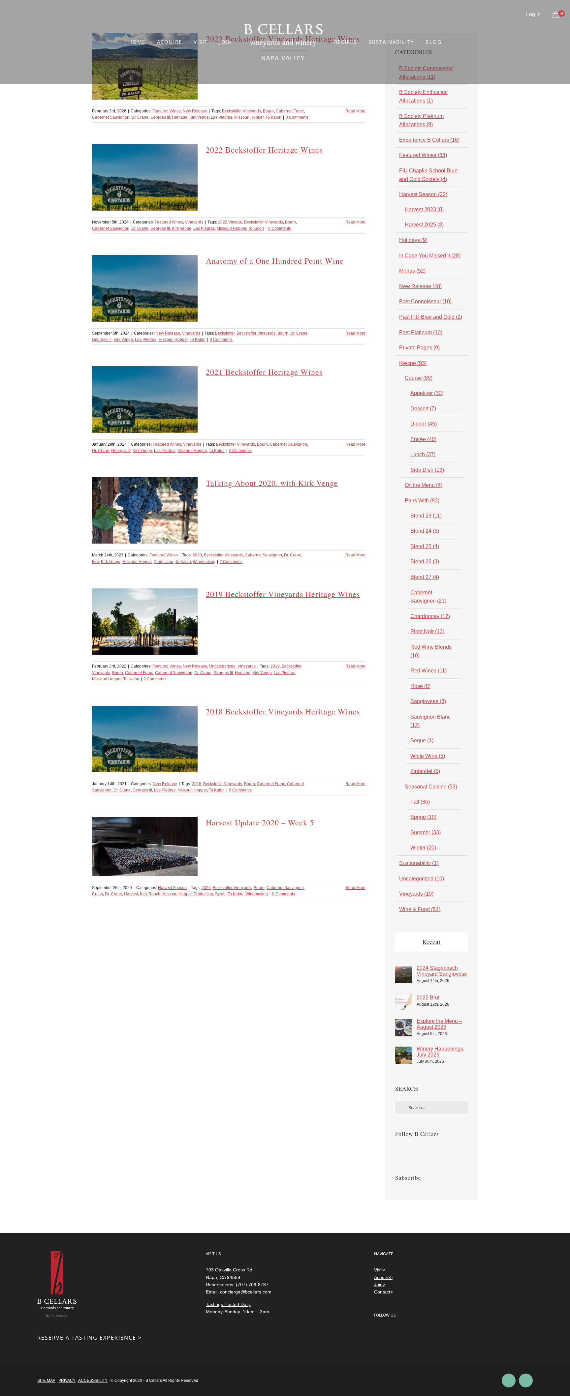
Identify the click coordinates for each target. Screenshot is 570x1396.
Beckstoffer (225, 333)
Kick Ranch (150, 894)
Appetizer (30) (426, 393)
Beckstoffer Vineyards (241, 111)
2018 (196, 784)
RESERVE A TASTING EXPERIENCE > (89, 1337)
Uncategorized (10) (421, 878)
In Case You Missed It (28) (429, 255)
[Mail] (418, 1332)
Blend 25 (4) (424, 546)
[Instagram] (406, 1150)
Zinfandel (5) (425, 771)
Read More (355, 111)
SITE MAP (46, 1380)
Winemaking (204, 561)
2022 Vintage (230, 222)
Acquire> (383, 1277)
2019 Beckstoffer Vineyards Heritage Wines (283, 594)
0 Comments (297, 117)
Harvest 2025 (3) (424, 224)
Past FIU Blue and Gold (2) (430, 317)
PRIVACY (67, 1380)
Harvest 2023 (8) (424, 209)
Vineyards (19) (416, 894)
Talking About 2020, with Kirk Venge (272, 483)
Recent (432, 941)
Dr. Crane (139, 117)
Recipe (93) (413, 363)
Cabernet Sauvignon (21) (428, 597)
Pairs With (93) (422, 500)
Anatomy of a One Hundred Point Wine (275, 260)
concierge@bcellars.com (245, 1291)
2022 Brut (428, 997)
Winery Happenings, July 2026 (440, 1051)
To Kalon (273, 117)
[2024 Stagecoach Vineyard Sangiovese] (403, 970)
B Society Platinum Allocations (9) (421, 120)
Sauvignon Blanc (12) (430, 721)
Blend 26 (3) (424, 561)
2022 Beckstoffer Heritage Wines (264, 149)
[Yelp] (404, 1332)
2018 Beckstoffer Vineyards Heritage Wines (283, 711)
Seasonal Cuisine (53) (431, 786)
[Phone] (431, 1332)
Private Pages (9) (419, 347)
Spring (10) (423, 817)
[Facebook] (397, 1150)
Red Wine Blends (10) (431, 651)
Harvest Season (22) (423, 194)
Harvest (131, 894)
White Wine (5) (427, 756)
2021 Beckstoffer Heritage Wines (264, 372)
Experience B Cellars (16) (429, 140)
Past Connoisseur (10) (425, 301)
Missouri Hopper (249, 117)
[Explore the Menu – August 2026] (403, 1023)
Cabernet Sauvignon (110, 117)
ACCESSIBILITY (93, 1380)
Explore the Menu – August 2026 (439, 1024)
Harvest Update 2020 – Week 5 (260, 822)
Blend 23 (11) (426, 516)
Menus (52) (412, 271)
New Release (195, 111)
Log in (533, 14)
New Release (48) (420, 286)
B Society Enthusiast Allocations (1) (423, 96)
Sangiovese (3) (428, 701)
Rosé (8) (420, 686)
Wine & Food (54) (419, 909)
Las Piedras (221, 117)
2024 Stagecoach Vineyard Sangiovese (442, 971)
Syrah (220, 894)
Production (163, 561)
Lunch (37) (422, 454)
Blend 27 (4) (424, 577)
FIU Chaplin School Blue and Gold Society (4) (428, 175)
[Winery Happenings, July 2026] (403, 1051)
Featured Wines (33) (423, 155)
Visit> (379, 1269)
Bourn (268, 111)
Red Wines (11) (428, 670)
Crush (97, 894)
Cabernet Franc (290, 111)
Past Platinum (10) (420, 332)
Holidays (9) (413, 240)
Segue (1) (421, 740)
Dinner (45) (423, 424)
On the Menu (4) (423, 485)
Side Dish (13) (427, 470)
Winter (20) (423, 847)
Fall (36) (420, 802)
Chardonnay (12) (430, 616)
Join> (379, 1284)
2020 (197, 555)
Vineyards (194, 222)
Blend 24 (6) (424, 531)
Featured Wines (166, 111)
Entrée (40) (423, 439)
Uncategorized (222, 666)
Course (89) (418, 378)
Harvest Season (172, 887)
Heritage (179, 117)
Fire (95, 561)
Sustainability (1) (418, 863)
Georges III (160, 117)
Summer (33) (425, 832)
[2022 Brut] (403, 996)
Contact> (383, 1291)
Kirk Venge (199, 117)
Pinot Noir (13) (427, 631)
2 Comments (231, 561)
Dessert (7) (423, 408)
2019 (275, 666)
